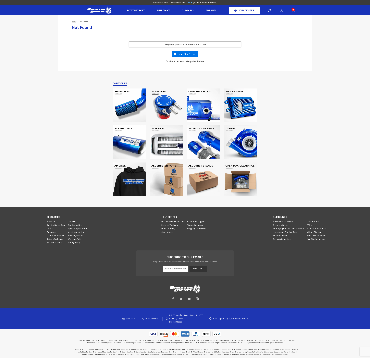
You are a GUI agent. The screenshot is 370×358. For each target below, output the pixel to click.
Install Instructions (76, 232)
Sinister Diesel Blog (56, 225)
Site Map (72, 221)
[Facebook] (173, 299)
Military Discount (314, 232)
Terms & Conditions (282, 239)
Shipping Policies (76, 235)
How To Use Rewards (317, 235)
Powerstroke (136, 10)
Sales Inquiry (167, 232)
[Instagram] (197, 299)
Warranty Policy (75, 239)
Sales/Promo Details (316, 228)
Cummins (188, 10)
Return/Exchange (55, 239)
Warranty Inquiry (195, 225)
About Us (51, 221)
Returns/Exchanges (170, 225)
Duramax (163, 10)
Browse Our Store (185, 53)
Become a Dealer (280, 225)
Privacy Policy (74, 242)
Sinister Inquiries (281, 235)
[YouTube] (189, 299)
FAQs (309, 225)
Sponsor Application (77, 228)
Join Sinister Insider (316, 239)
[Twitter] (181, 299)
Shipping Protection (196, 228)
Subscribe (198, 269)
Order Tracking (168, 228)
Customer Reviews (55, 235)
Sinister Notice (75, 225)
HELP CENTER (246, 10)
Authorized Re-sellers (283, 221)
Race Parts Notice (55, 242)
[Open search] (269, 10)
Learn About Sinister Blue (285, 232)
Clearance (51, 232)
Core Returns (313, 221)
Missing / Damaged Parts (173, 221)
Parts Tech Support (196, 221)
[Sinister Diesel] (99, 10)
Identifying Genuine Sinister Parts (289, 228)
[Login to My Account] (281, 10)
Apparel (211, 10)
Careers (50, 228)
